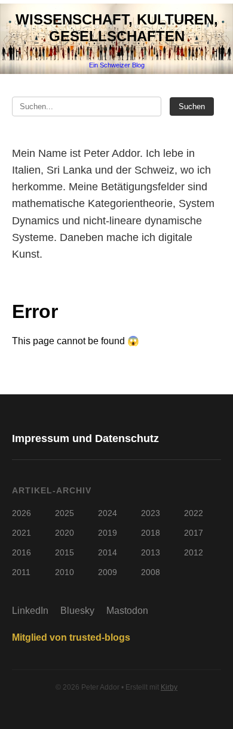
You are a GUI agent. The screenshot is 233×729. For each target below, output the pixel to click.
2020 (64, 533)
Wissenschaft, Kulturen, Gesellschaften (117, 27)
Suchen (192, 106)
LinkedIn (30, 611)
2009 (107, 572)
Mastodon (127, 611)
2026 (21, 513)
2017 (193, 533)
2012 (193, 552)
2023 (150, 513)
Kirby (169, 687)
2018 (150, 533)
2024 (107, 513)
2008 (150, 572)
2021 (21, 533)
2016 (21, 552)
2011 (21, 572)
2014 (107, 552)
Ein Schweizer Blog (117, 65)
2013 (150, 552)
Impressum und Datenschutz (85, 438)
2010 (64, 572)
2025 (64, 513)
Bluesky (77, 611)
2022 (193, 513)
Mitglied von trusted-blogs (71, 637)
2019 (107, 533)
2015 (64, 552)
